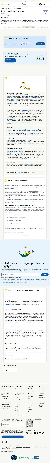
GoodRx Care (4, 413)
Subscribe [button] (45, 274)
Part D (32, 96)
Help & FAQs (30, 388)
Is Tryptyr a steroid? (9, 296)
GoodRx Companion (5, 410)
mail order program (9, 350)
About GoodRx (31, 396)
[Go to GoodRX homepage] (5, 4)
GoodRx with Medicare (18, 228)
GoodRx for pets (4, 408)
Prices (8, 8)
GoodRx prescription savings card (7, 394)
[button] (32, 4)
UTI (15, 408)
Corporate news (31, 411)
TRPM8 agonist (37, 21)
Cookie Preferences (42, 399)
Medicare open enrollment (12, 103)
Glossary (18, 27)
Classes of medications (5, 402)
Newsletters (17, 404)
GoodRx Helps (30, 405)
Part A (32, 97)
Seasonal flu (17, 412)
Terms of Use (45, 280)
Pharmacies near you (19, 391)
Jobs (29, 407)
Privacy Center (41, 391)
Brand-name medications (6, 406)
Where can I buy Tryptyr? (10, 343)
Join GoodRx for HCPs (44, 1)
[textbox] (20, 274)
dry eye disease (38, 20)
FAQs (37, 27)
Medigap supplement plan (19, 122)
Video (16, 401)
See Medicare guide (9, 60)
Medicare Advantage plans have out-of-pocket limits (18, 141)
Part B (38, 97)
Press (29, 398)
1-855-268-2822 (19, 447)
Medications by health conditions (5, 399)
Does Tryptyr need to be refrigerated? (13, 327)
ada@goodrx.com (26, 447)
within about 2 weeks (29, 314)
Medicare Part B (13, 188)
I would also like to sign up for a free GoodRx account (13, 277)
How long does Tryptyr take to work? (13, 309)
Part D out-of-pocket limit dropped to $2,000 (17, 158)
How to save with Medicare (28, 27)
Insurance (3, 388)
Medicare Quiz (11, 27)
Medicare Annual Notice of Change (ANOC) (18, 94)
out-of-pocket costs (33, 191)
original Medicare (27, 97)
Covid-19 (16, 410)
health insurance (25, 110)
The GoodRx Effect (31, 403)
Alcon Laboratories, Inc (22, 359)
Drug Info (8, 15)
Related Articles (44, 27)
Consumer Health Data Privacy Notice (43, 402)
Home (2, 8)
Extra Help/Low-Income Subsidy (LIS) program (21, 207)
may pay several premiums (21, 112)
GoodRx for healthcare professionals (19, 394)
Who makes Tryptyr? (9, 355)
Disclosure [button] (43, 33)
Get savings (40, 44)
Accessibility (30, 391)
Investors (30, 409)
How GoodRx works (18, 388)
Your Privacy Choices (41, 406)
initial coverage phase (30, 165)
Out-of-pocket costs (5, 404)
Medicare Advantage (11, 96)
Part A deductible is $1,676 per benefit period (28, 130)
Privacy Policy (12, 282)
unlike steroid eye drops (10, 304)
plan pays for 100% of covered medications (16, 174)
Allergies (16, 406)
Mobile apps (3, 391)
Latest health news (18, 399)
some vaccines (14, 133)
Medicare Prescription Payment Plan (15, 151)
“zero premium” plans (11, 119)
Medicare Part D (8, 185)
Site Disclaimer (42, 395)
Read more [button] (3, 23)
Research (30, 400)
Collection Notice (42, 397)
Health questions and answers (21, 415)
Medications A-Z (4, 396)
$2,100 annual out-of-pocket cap (15, 194)
